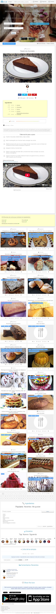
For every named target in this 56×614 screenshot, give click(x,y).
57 (16, 498)
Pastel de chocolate (27, 51)
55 (12, 498)
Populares (19, 507)
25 (53, 493)
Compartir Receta (9, 43)
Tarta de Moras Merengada (13, 277)
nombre (44, 526)
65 (34, 498)
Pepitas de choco (6, 517)
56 (14, 498)
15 (31, 493)
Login (10, 1)
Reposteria (28, 48)
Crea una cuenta (34, 23)
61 (25, 498)
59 (21, 498)
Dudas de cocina (4, 609)
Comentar (31, 97)
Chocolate (24, 220)
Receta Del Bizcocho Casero (13, 323)
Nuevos (26, 534)
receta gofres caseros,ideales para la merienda (40, 436)
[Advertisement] (27, 202)
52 (5, 498)
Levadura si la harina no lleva (8, 520)
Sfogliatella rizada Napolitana (41, 277)
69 (43, 498)
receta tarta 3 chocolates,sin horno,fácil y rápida (13, 451)
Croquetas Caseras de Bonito (40, 254)
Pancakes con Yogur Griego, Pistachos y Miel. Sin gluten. (13, 391)
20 (42, 493)
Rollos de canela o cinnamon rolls (13, 346)
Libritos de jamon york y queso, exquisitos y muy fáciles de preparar (13, 412)
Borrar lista (24, 553)
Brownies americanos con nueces (13, 254)
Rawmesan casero (11, 575)
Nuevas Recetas (41, 43)
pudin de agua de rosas (13, 471)
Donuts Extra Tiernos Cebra (40, 475)
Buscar (48, 511)
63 (30, 498)
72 (50, 498)
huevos (4, 515)
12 (24, 493)
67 (39, 498)
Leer (7, 248)
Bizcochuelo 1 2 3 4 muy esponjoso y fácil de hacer (40, 300)
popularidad (49, 526)
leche (4, 516)
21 (44, 493)
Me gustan (36, 507)
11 (22, 493)
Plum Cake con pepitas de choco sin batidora (41, 231)
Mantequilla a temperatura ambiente (10, 223)
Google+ (3, 610)
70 (45, 498)
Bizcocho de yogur (40, 347)
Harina (3, 221)
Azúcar (3, 220)
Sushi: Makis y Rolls (40, 456)
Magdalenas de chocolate (13, 432)
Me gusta (22, 97)
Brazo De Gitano (41, 323)
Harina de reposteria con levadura (9, 522)
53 (7, 498)
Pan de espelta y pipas (40, 393)
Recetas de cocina (4, 1)
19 (40, 493)
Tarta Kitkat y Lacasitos (40, 374)
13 (26, 493)
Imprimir (32, 553)
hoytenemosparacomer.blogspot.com (11, 161)
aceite (4, 519)
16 (33, 493)
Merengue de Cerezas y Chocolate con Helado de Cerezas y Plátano (13, 370)
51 (3, 498)
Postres (14, 252)
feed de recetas (11, 603)
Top (20, 534)
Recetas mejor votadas (5, 608)
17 (35, 493)
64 (32, 498)
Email (29, 553)
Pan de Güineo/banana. (13, 300)
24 (51, 493)
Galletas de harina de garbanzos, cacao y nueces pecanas (12, 570)
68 (41, 498)
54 (9, 498)
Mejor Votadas (50, 43)
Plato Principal (14, 409)
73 (52, 498)
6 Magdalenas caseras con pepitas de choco (13, 231)
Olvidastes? (22, 30)
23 (49, 493)
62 (27, 498)
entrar (13, 33)
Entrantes (41, 252)
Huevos (24, 221)
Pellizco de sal (5, 521)
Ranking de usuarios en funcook (10, 544)
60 (23, 498)
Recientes (27, 507)
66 (36, 498)
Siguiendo (33, 534)
